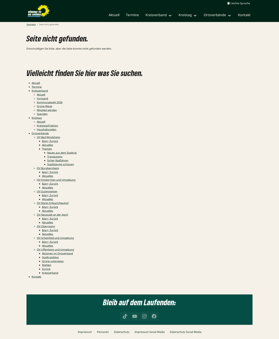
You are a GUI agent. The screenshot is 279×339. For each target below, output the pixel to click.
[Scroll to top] (272, 332)
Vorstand (42, 98)
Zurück (46, 269)
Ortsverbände (40, 133)
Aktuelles (47, 145)
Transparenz (54, 156)
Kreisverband (40, 90)
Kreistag (37, 118)
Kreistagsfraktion (47, 125)
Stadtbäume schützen (60, 164)
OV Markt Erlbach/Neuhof (53, 203)
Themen (47, 149)
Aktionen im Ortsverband (57, 253)
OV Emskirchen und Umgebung (56, 180)
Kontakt (36, 276)
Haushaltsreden (46, 129)
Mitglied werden (47, 110)
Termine (37, 87)
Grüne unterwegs (53, 261)
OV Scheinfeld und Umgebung (55, 238)
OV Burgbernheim (48, 168)
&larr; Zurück (50, 141)
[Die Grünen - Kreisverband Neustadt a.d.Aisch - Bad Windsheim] (38, 11)
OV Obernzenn (46, 226)
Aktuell (36, 83)
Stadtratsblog (50, 257)
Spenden (42, 114)
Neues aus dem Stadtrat (62, 152)
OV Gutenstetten (47, 191)
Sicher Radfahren (57, 160)
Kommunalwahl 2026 (49, 102)
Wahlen (46, 265)
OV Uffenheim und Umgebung (55, 249)
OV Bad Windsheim (48, 137)
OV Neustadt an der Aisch (52, 214)
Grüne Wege (44, 106)
